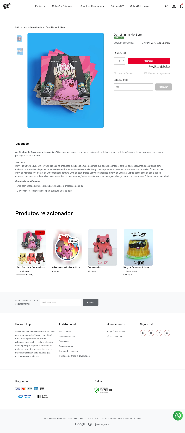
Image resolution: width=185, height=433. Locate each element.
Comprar (148, 61)
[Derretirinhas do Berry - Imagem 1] (20, 38)
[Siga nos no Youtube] (151, 333)
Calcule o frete (121, 80)
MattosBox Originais (33, 27)
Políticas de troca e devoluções (74, 356)
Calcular (163, 87)
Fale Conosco (65, 331)
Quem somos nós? (68, 336)
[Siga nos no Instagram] (159, 333)
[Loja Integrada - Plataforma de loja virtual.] (99, 424)
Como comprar (66, 346)
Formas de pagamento (159, 73)
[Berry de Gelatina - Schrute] (138, 253)
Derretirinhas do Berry (55, 27)
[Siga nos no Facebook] (143, 333)
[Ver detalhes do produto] (31, 272)
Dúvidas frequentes (68, 351)
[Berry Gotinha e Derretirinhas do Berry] (32, 253)
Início (17, 27)
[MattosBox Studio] (15, 6)
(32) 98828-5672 (119, 336)
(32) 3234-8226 (117, 331)
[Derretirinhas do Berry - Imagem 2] (20, 51)
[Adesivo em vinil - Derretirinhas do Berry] (67, 253)
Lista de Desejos (125, 73)
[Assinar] (90, 302)
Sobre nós (64, 341)
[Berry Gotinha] (103, 253)
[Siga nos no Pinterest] (167, 333)
